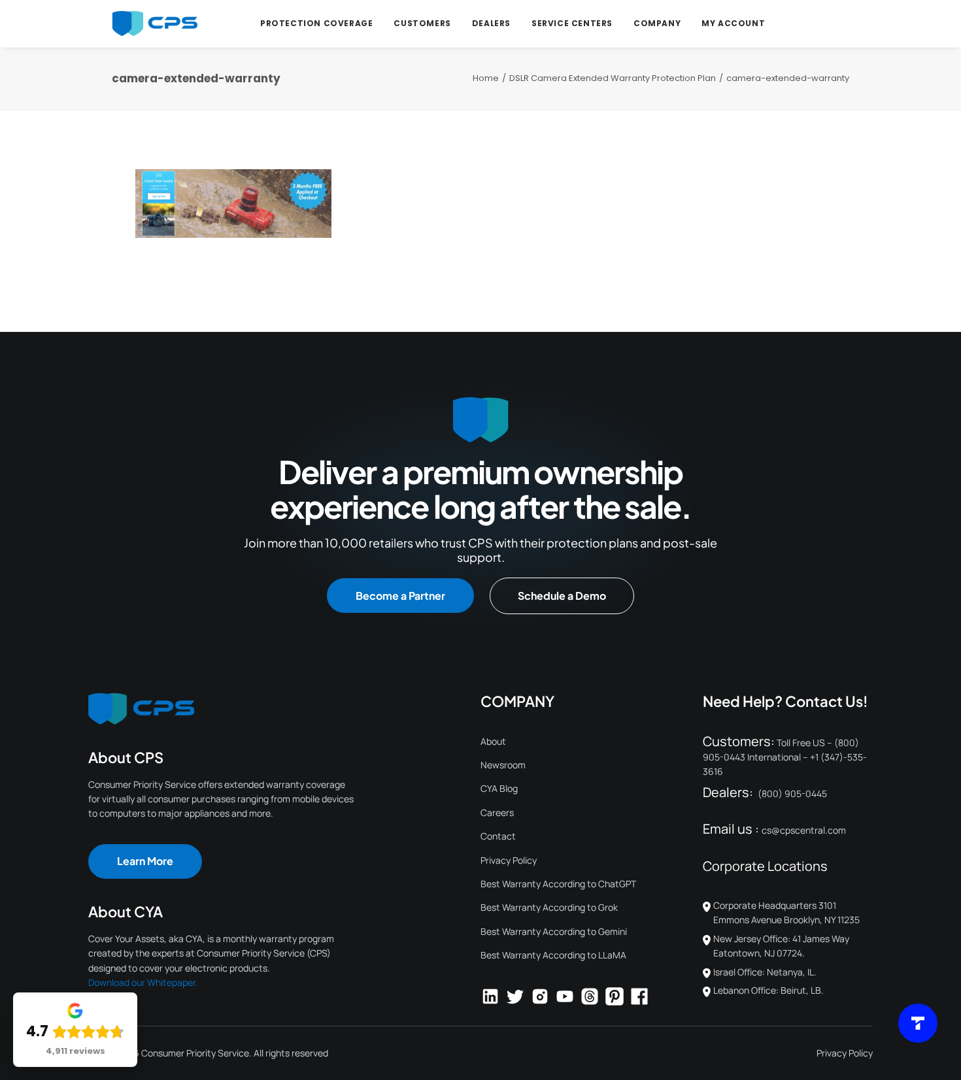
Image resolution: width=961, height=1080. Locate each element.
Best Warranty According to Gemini (553, 931)
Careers (497, 812)
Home (486, 78)
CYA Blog (499, 788)
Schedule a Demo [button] (562, 595)
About (493, 741)
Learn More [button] (145, 861)
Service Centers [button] (572, 23)
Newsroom (503, 765)
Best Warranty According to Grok (549, 907)
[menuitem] (316, 23)
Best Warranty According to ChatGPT (558, 883)
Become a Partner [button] (400, 595)
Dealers (491, 23)
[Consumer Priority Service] (154, 23)
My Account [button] (733, 23)
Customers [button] (422, 23)
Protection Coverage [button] (316, 23)
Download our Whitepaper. (143, 982)
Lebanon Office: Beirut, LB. (768, 990)
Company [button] (657, 23)
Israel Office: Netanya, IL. (765, 972)
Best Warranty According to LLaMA (553, 955)
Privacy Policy (508, 860)
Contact (498, 836)
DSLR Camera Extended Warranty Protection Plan (612, 78)
